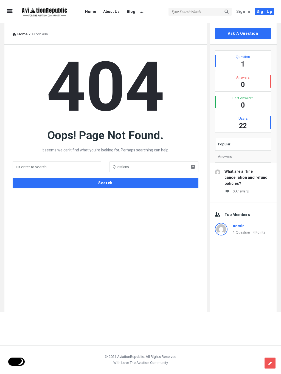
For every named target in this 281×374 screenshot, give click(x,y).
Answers (225, 156)
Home (90, 11)
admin (239, 226)
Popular (224, 144)
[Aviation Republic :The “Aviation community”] (47, 11)
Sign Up (264, 11)
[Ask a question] (270, 363)
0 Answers (241, 191)
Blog (131, 11)
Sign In (243, 11)
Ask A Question (243, 33)
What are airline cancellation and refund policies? (246, 177)
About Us (111, 11)
